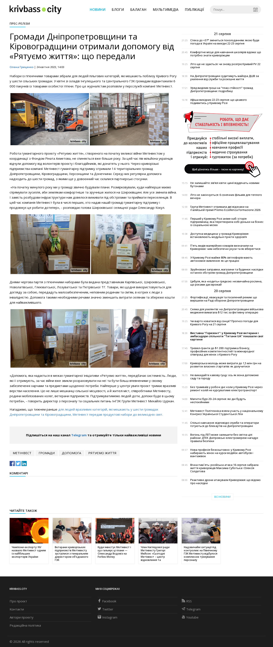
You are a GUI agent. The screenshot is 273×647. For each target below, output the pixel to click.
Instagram (109, 617)
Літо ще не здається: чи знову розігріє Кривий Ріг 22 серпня (225, 66)
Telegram (79, 435)
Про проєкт (18, 601)
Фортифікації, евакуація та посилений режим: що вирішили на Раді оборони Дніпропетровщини (223, 299)
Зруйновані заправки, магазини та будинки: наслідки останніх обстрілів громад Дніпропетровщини (226, 271)
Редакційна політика (25, 625)
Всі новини (222, 497)
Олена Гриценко (21, 67)
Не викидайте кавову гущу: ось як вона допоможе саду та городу (224, 377)
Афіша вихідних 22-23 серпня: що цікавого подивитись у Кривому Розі (218, 101)
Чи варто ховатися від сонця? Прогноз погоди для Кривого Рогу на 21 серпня (224, 323)
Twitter (107, 609)
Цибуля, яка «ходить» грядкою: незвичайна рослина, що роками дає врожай (226, 283)
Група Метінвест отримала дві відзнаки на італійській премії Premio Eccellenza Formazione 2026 (225, 208)
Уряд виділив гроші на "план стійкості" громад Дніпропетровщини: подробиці (221, 89)
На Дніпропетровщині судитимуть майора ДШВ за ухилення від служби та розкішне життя (224, 77)
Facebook (109, 601)
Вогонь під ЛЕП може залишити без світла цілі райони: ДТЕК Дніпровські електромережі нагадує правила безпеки (224, 438)
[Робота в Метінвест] (222, 144)
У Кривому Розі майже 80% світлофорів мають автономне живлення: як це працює (221, 259)
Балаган (138, 9)
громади (47, 453)
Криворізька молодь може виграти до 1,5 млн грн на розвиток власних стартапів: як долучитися (225, 365)
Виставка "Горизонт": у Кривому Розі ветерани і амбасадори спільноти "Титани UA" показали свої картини (226, 336)
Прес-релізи (20, 23)
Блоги (118, 9)
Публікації (194, 9)
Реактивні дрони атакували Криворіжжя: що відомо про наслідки (225, 481)
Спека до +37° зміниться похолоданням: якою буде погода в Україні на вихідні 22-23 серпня (224, 42)
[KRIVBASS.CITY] (35, 9)
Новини (97, 9)
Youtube (192, 617)
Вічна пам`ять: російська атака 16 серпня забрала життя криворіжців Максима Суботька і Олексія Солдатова (224, 468)
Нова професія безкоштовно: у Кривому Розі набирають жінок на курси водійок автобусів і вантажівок (221, 453)
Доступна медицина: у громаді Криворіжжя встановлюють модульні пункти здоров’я (219, 235)
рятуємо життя (102, 453)
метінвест (22, 453)
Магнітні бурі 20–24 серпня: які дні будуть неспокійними (218, 400)
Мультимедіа (166, 9)
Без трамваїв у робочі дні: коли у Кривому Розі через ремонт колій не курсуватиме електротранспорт (226, 388)
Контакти (17, 609)
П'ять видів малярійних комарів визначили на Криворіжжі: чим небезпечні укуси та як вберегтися (225, 247)
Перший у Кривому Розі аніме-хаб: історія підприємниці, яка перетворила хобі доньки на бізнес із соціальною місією (226, 222)
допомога (71, 453)
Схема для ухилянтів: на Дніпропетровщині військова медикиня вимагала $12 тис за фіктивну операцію (226, 311)
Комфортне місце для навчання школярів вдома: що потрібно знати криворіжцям (225, 54)
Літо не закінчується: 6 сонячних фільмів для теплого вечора (226, 196)
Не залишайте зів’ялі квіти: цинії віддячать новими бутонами (224, 184)
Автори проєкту (21, 617)
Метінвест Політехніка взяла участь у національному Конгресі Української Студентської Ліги (226, 412)
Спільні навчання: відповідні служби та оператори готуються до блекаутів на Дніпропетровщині (224, 424)
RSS (189, 601)
